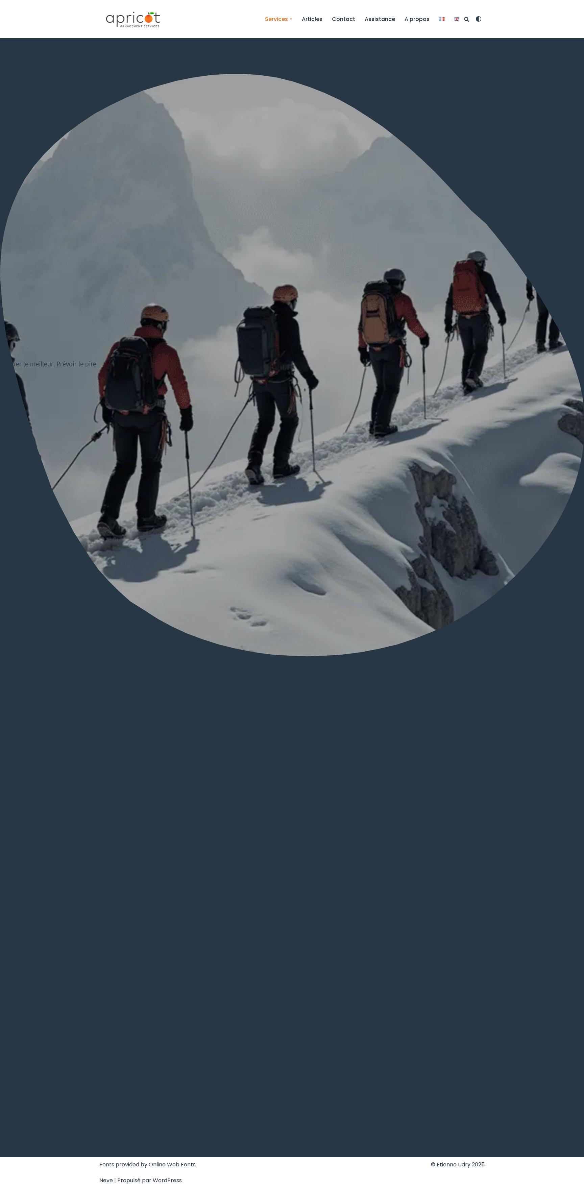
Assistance (380, 19)
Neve (106, 1180)
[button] (291, 19)
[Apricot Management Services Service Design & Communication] (133, 19)
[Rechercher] (466, 19)
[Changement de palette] (478, 19)
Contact (343, 19)
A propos (417, 19)
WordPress (167, 1180)
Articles (312, 19)
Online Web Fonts (172, 1164)
